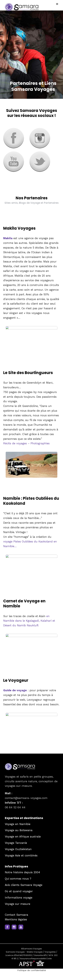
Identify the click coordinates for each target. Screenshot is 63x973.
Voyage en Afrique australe (23, 836)
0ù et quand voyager (19, 891)
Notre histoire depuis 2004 (22, 872)
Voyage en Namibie (17, 824)
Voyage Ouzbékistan (18, 849)
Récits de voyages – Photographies (26, 443)
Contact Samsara (16, 914)
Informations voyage (18, 897)
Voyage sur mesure (17, 903)
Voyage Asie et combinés (21, 855)
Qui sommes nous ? (18, 878)
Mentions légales (16, 919)
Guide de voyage (15, 690)
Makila (7, 238)
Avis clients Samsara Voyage (23, 885)
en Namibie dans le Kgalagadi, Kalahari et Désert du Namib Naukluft (29, 621)
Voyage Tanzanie (16, 843)
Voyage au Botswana (18, 830)
